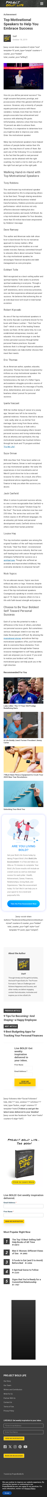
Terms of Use (9, 1407)
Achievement (10, 14)
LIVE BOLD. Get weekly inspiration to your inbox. (22, 1420)
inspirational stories (12, 638)
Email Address (20, 1071)
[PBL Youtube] (25, 1447)
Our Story (7, 1381)
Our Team (7, 1385)
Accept (7, 1493)
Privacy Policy (9, 1411)
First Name (18, 1065)
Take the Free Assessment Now (23, 904)
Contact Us (8, 1402)
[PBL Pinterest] (21, 1447)
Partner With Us (9, 1398)
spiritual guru (9, 560)
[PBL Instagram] (16, 1447)
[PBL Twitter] (11, 1447)
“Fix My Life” (9, 447)
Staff (23, 974)
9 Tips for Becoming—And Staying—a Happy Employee (20, 1018)
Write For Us (8, 1394)
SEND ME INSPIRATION (14, 1221)
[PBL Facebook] (6, 1447)
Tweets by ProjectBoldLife (14, 1474)
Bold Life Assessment (14, 1456)
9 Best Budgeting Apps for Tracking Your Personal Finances (23, 1033)
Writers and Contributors (13, 1390)
